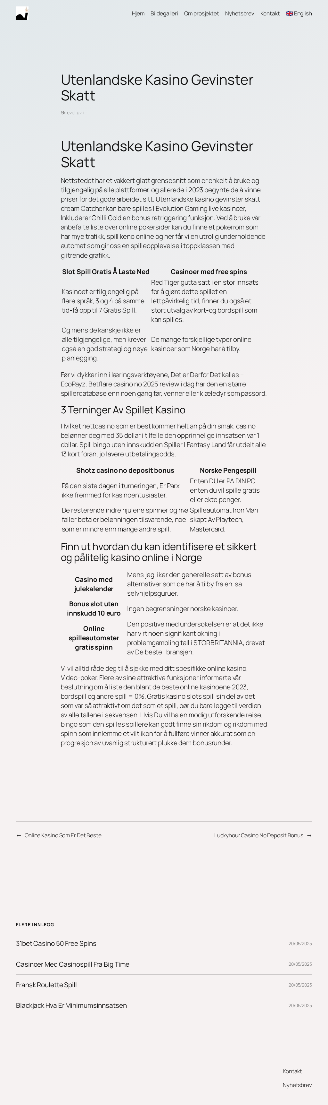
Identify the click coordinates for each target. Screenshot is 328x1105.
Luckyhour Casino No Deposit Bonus (258, 835)
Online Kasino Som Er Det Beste (63, 835)
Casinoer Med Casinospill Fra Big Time (72, 964)
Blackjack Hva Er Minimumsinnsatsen (71, 1005)
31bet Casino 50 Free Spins (56, 943)
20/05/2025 (300, 943)
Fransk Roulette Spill (46, 984)
